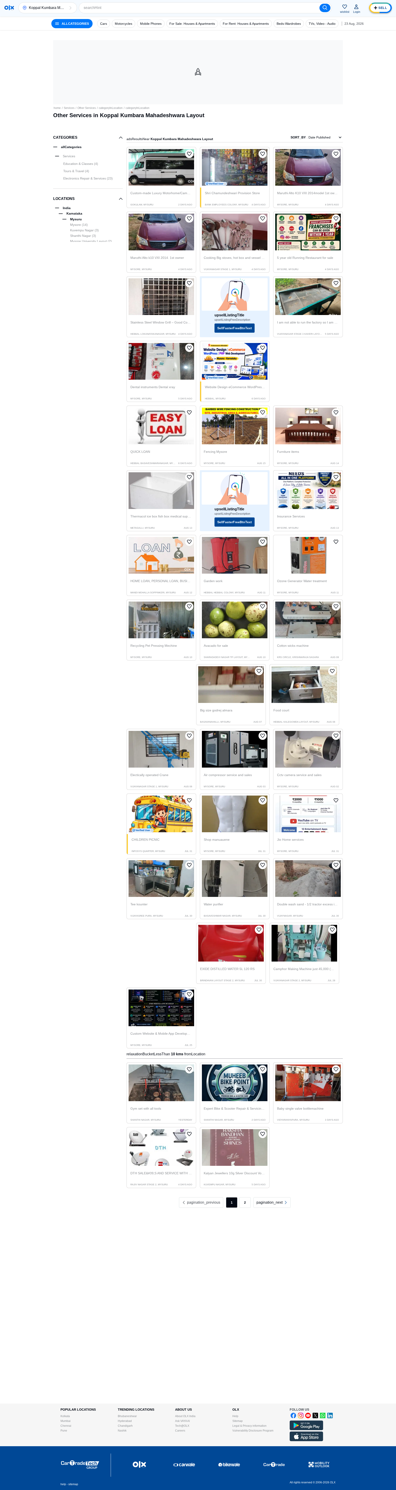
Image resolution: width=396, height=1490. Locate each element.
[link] (272, 1202)
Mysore (79, 225)
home (57, 108)
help (63, 1484)
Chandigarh (125, 1425)
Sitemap (237, 1421)
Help (235, 1416)
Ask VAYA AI (182, 1421)
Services (69, 108)
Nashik (122, 1430)
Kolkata (65, 1416)
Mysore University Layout (91, 241)
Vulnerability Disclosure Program (252, 1430)
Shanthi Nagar (83, 236)
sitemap (73, 1484)
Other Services (86, 108)
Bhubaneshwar (127, 1416)
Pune (63, 1430)
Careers (180, 1430)
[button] (70, 7)
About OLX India (185, 1416)
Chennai (65, 1425)
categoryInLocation (111, 108)
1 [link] (232, 1202)
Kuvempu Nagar (84, 230)
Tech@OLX (182, 1425)
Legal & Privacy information (249, 1425)
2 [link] (245, 1202)
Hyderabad (125, 1421)
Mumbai (65, 1421)
